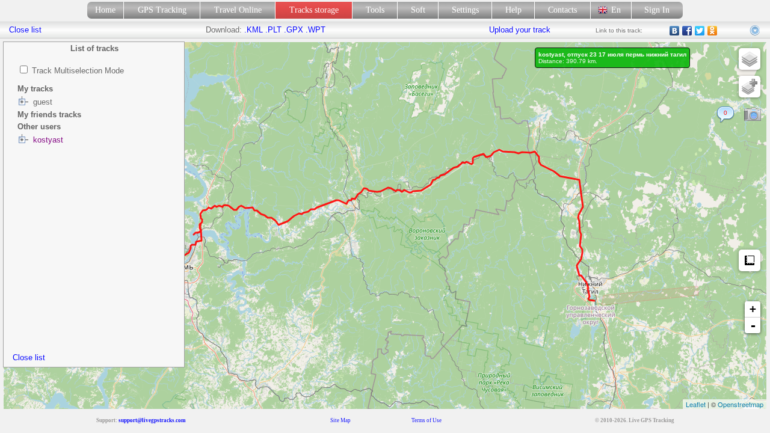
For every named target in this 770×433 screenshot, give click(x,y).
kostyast (48, 139)
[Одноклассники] (712, 30)
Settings (465, 9)
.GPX (293, 29)
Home (105, 9)
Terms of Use (426, 420)
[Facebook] (687, 30)
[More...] (756, 30)
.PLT (273, 29)
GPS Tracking (162, 9)
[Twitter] (700, 30)
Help (513, 9)
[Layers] (749, 59)
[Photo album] (752, 114)
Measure (749, 260)
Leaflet (696, 404)
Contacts (562, 9)
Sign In (656, 9)
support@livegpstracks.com (152, 420)
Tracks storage (314, 9)
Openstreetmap (740, 404)
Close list (29, 357)
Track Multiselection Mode (78, 70)
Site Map (340, 420)
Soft (418, 9)
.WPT (315, 29)
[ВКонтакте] (674, 30)
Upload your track (519, 29)
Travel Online (237, 9)
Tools (375, 9)
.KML (253, 29)
